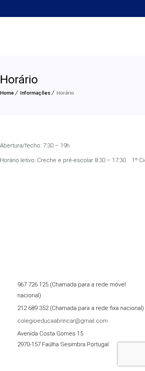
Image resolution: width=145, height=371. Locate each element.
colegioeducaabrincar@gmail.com (62, 320)
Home (7, 93)
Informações (35, 93)
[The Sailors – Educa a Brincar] (58, 36)
